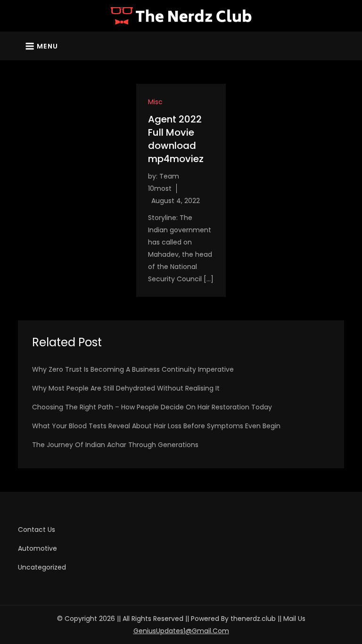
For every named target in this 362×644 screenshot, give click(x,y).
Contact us (36, 529)
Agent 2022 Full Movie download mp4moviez (176, 139)
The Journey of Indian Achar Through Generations (115, 444)
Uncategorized (42, 567)
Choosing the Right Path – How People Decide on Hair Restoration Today (152, 407)
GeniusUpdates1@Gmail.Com (181, 631)
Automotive (37, 548)
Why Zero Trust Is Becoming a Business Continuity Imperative (133, 369)
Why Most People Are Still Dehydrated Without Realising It (126, 388)
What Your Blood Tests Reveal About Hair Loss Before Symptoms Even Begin (156, 426)
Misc (155, 102)
